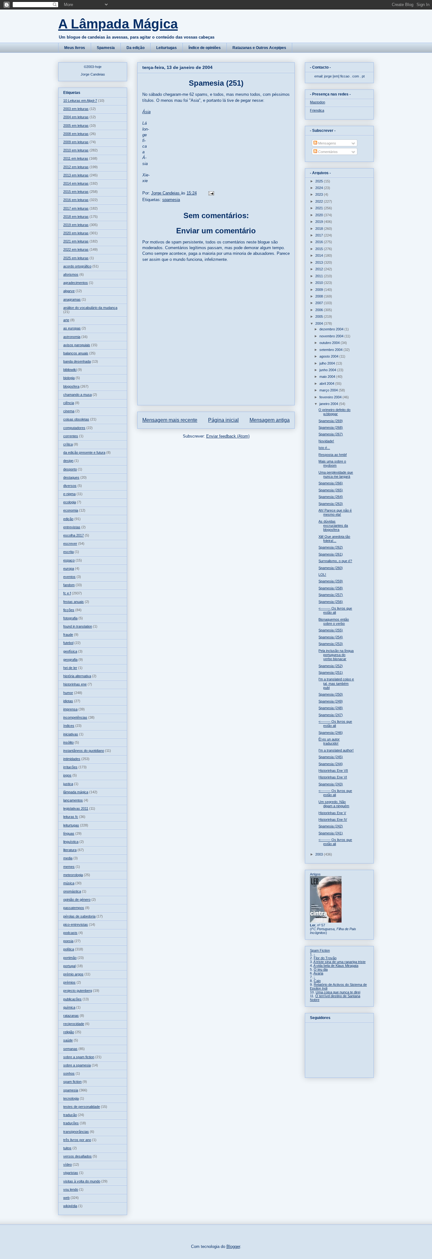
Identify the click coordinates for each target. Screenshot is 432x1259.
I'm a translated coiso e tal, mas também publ (336, 683)
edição (68, 519)
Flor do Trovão (325, 958)
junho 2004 (328, 370)
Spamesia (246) (330, 732)
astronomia (71, 337)
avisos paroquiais (76, 345)
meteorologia (73, 875)
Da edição (136, 48)
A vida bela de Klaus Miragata (335, 965)
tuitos (67, 1148)
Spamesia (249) (330, 701)
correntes (70, 436)
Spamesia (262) (330, 547)
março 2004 (329, 390)
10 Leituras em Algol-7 (80, 100)
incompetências (75, 717)
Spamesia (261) (330, 554)
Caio (317, 981)
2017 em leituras (76, 208)
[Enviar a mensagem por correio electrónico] (210, 193)
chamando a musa (77, 394)
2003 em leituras (76, 109)
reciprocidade (73, 1024)
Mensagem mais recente (169, 420)
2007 (319, 303)
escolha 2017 (73, 535)
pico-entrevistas (75, 924)
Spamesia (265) (330, 490)
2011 (319, 276)
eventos (69, 577)
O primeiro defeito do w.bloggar (334, 412)
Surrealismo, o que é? (335, 561)
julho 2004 (327, 363)
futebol (68, 643)
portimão (70, 958)
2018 (319, 228)
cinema (68, 411)
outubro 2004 (330, 343)
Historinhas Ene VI (332, 777)
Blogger (233, 1246)
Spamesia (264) (330, 497)
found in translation (77, 626)
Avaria (318, 973)
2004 (319, 323)
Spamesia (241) (330, 833)
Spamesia (106, 48)
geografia (70, 659)
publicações (72, 999)
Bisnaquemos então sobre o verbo (333, 621)
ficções (68, 610)
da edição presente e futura (84, 452)
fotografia (70, 618)
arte (66, 320)
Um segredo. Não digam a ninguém (333, 804)
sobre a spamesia (77, 1065)
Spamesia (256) (330, 602)
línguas (68, 833)
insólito (68, 742)
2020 (319, 215)
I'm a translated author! (336, 750)
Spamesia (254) (330, 637)
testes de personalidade (81, 1107)
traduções (71, 1123)
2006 (319, 310)
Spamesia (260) (330, 568)
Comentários (327, 152)
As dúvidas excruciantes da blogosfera (333, 525)
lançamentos (73, 800)
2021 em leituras (76, 241)
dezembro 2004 (331, 329)
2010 (319, 283)
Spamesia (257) (330, 595)
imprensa (70, 709)
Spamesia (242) (330, 826)
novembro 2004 (331, 336)
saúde (68, 1040)
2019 (319, 222)
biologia (69, 378)
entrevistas (71, 527)
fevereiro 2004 (331, 397)
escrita (68, 552)
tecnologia (71, 1098)
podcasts (70, 933)
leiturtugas (71, 825)
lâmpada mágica (75, 792)
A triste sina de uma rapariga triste (339, 962)
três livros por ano (77, 1140)
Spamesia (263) (330, 504)
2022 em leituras (76, 249)
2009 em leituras (76, 142)
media (67, 858)
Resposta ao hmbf (332, 455)
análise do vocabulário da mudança (90, 308)
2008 (319, 296)
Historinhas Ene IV (332, 819)
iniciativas (70, 734)
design (68, 461)
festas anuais (73, 602)
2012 (319, 269)
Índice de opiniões (204, 48)
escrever (70, 543)
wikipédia (70, 1206)
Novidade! (326, 441)
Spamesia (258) (330, 588)
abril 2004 (327, 383)
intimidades (71, 759)
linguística (70, 842)
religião (68, 1032)
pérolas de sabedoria (79, 916)
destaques (71, 477)
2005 (319, 316)
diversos (70, 486)
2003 (319, 854)
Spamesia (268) (330, 427)
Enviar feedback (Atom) (228, 436)
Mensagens (326, 143)
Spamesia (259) (330, 581)
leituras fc (70, 817)
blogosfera (71, 386)
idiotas (68, 701)
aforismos (70, 274)
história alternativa (77, 676)
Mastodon (317, 102)
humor (68, 693)
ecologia (69, 502)
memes (69, 867)
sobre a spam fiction (78, 1057)
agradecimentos (75, 283)
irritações (70, 767)
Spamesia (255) (330, 630)
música (68, 883)
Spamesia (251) (330, 672)
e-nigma (69, 494)
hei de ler (70, 668)
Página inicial (223, 420)
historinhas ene (75, 684)
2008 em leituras (76, 134)
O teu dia (321, 969)
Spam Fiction (320, 950)
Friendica (317, 110)
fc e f (67, 593)
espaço (69, 560)
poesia (68, 941)
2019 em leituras (76, 225)
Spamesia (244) (330, 764)
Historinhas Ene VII (333, 770)
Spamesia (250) (330, 694)
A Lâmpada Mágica (118, 23)
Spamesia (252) (330, 666)
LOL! (322, 574)
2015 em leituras (76, 191)
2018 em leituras (76, 216)
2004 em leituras (76, 117)
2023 (319, 194)
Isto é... (324, 448)
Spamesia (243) (330, 784)
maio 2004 (327, 376)
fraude (68, 634)
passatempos (73, 908)
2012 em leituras (76, 167)
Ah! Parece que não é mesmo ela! (335, 512)
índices (68, 726)
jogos (67, 775)
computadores (74, 428)
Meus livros (74, 48)
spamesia (171, 199)
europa (68, 568)
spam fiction (72, 1082)
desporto (70, 469)
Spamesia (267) (330, 434)
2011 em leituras (75, 158)
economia (70, 510)
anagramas (72, 299)
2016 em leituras (76, 200)
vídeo (67, 1164)
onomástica (72, 891)
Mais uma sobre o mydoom (332, 463)
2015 (319, 249)
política (68, 949)
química (69, 1007)
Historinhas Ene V (332, 813)
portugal (69, 966)
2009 (319, 290)
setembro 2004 (331, 350)
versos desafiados (77, 1156)
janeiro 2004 (329, 404)
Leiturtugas (166, 48)
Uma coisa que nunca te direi (338, 992)
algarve (69, 291)
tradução (70, 1115)
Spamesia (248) (330, 708)
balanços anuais (75, 353)
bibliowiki (70, 370)
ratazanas (71, 1015)
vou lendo (70, 1189)
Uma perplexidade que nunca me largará (335, 474)
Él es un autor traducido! (329, 741)
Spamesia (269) (330, 421)
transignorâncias (76, 1131)
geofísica (70, 651)
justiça (68, 784)
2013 (319, 262)
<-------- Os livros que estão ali (335, 610)
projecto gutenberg (77, 990)
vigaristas (70, 1173)
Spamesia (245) (330, 757)
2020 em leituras (76, 233)
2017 (319, 235)
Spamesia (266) (330, 483)
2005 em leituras (76, 125)
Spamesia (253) (330, 644)
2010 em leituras (76, 150)
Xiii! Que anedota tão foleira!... (334, 539)
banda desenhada (77, 361)
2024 (319, 188)
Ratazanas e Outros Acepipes (259, 48)
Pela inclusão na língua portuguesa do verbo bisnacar (336, 655)
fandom (69, 585)
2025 (319, 181)
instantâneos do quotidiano (83, 750)
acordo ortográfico (77, 266)
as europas (72, 328)
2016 (319, 242)
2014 (319, 255)
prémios (69, 982)
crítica (68, 444)
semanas (70, 1049)
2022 (319, 201)
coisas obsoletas (76, 419)
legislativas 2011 (75, 808)
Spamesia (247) (330, 715)
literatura (70, 850)
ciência (68, 403)
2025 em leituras (76, 258)
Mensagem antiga (270, 420)
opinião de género (76, 899)
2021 (319, 208)
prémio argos (73, 974)
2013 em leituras (76, 175)
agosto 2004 (329, 356)
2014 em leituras (76, 183)
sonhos (69, 1073)
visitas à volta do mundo (81, 1181)
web (66, 1198)
